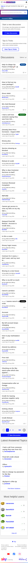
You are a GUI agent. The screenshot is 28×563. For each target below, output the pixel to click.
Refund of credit (8, 161)
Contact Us (24, 548)
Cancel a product (8, 291)
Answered (22, 114)
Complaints (4, 548)
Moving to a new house (10, 271)
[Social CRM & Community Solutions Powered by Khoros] (23, 559)
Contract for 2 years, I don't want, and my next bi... (11, 258)
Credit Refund (7, 418)
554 (20, 430)
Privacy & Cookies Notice (7, 546)
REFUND (5, 196)
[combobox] (13, 12)
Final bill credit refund (10, 457)
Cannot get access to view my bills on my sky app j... (11, 208)
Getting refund (7, 409)
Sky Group (3, 549)
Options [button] (22, 57)
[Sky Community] (9, 2)
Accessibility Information (21, 546)
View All (14, 533)
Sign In (26, 2)
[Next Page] (24, 430)
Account (5, 312)
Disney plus (6, 141)
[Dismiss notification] (26, 7)
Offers (4, 464)
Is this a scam (7, 236)
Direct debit (6, 93)
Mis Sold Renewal (8, 104)
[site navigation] (2, 2)
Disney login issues (9, 245)
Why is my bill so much (10, 280)
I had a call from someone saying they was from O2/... (10, 117)
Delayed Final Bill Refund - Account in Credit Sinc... (9, 223)
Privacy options (5, 545)
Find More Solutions (14, 488)
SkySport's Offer (8, 481)
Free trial (5, 357)
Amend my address (9, 347)
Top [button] (15, 541)
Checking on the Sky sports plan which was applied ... (10, 370)
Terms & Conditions (22, 545)
